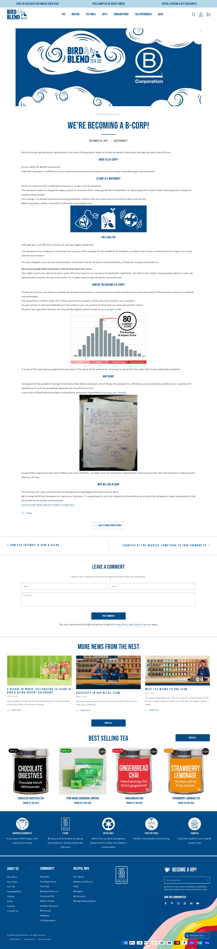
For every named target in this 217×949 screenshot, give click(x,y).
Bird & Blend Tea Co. (21, 935)
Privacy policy (29, 939)
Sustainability (14, 891)
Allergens (78, 891)
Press (10, 901)
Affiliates (44, 915)
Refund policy (15, 939)
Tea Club (44, 886)
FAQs (75, 886)
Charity (11, 896)
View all (108, 723)
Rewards (44, 876)
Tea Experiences (48, 881)
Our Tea (11, 886)
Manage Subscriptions (84, 901)
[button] (193, 14)
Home (98, 114)
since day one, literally (114, 392)
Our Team (12, 882)
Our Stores (78, 876)
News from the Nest (111, 114)
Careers (11, 906)
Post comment (108, 616)
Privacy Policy (121, 624)
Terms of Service (142, 624)
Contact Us (12, 911)
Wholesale (45, 910)
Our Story (12, 877)
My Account (79, 896)
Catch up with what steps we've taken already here (47, 505)
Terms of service (44, 939)
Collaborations (48, 920)
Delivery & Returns (83, 881)
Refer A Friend (47, 901)
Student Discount (49, 906)
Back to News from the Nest (110, 525)
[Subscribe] (208, 880)
